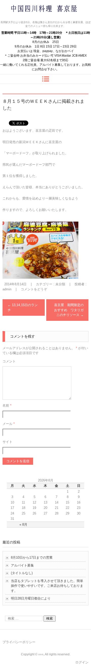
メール (9, 424)
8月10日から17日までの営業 (32, 557)
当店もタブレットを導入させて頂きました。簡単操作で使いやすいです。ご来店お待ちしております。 (47, 586)
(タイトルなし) (22, 573)
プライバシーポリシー (19, 642)
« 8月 (23, 524)
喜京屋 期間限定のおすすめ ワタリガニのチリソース (69, 310)
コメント (9, 361)
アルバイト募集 (22, 565)
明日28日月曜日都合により (31, 598)
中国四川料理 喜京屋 (31, 18)
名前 (7, 405)
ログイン (81, 662)
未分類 (60, 284)
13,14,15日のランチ (23, 307)
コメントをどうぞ (34, 289)
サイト (7, 442)
